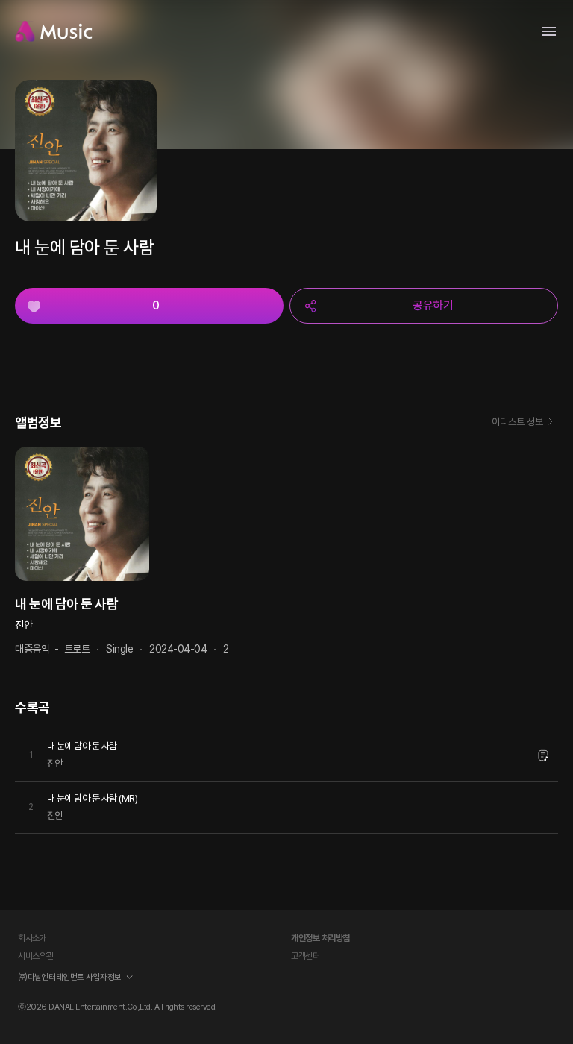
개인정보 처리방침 (320, 938)
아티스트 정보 (517, 421)
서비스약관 (36, 956)
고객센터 (305, 956)
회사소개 (32, 938)
